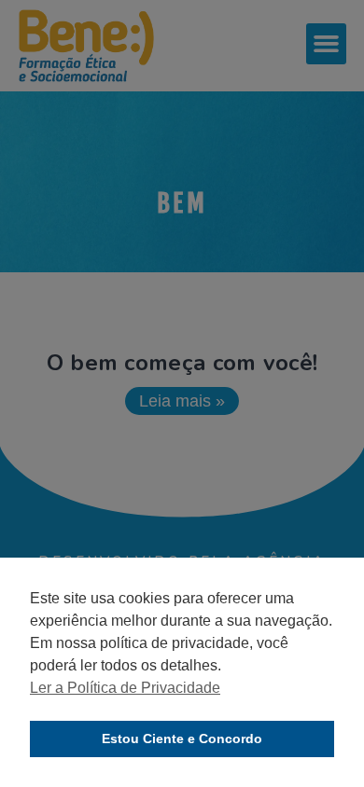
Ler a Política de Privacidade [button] (125, 688)
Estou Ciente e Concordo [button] (182, 738)
